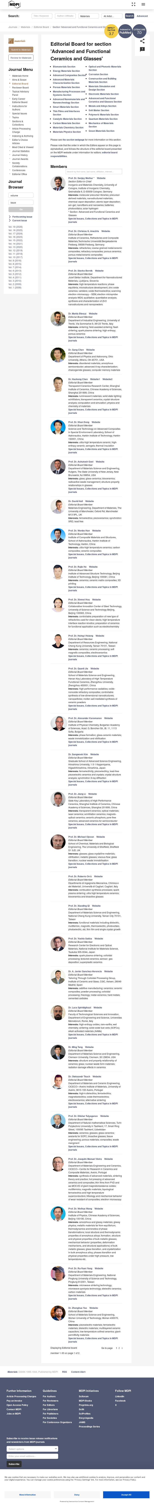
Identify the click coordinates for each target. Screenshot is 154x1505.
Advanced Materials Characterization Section (66, 81)
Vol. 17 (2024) (15, 233)
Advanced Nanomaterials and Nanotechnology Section (69, 100)
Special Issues (19, 113)
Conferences (18, 170)
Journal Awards (20, 158)
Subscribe (14, 1464)
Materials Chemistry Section (68, 127)
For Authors (49, 1396)
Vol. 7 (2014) (14, 267)
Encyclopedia (86, 1418)
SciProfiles (85, 1413)
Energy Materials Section (66, 71)
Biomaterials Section (64, 66)
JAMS (82, 1422)
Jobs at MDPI (14, 1413)
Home (20, 75)
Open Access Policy (17, 1405)
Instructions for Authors (19, 107)
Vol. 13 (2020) (15, 246)
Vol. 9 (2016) (14, 260)
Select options (16, 1449)
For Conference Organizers (57, 1422)
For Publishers (50, 1413)
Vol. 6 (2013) (14, 270)
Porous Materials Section (66, 87)
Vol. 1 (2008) (14, 287)
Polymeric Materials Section (104, 114)
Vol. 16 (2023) (15, 236)
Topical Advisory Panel (20, 93)
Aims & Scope (19, 79)
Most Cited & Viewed (22, 147)
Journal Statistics (20, 151)
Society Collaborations (19, 164)
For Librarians (50, 1409)
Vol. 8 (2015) (14, 263)
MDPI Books (85, 1400)
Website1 (95, 379)
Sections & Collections (18, 123)
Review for (21, 57)
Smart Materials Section (66, 107)
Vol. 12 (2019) (15, 250)
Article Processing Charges (21, 1396)
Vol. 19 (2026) (15, 226)
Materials (25, 26)
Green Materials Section (101, 130)
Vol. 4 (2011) (14, 277)
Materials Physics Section (67, 131)
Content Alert (78, 1371)
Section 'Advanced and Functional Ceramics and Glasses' (82, 26)
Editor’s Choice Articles (20, 141)
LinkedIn (119, 1396)
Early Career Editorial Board (19, 100)
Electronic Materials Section (104, 94)
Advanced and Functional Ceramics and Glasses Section (105, 100)
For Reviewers (50, 1400)
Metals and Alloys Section (102, 106)
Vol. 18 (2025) (15, 230)
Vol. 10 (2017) (15, 257)
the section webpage (74, 139)
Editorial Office (19, 174)
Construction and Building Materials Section (102, 80)
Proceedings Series (89, 1426)
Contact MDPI (14, 1409)
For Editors (49, 1405)
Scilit (81, 1409)
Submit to (21, 49)
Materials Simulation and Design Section (102, 88)
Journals (12, 26)
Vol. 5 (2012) (14, 273)
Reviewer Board (20, 87)
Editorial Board (41, 26)
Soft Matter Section (99, 110)
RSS (64, 1371)
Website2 (107, 379)
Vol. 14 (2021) (15, 243)
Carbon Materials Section (66, 123)
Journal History (20, 154)
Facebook (120, 1400)
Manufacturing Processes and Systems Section (69, 93)
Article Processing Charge (21, 130)
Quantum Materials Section (103, 118)
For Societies (50, 1418)
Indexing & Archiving (22, 135)
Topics (15, 117)
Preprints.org (86, 1405)
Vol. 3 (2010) (14, 280)
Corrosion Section (98, 74)
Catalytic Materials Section (67, 118)
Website (101, 178)
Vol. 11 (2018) (15, 253)
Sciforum (84, 1396)
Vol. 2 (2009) (14, 284)
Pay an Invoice (14, 1400)
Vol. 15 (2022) (15, 240)
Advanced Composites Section (69, 75)
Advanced (142, 16)
